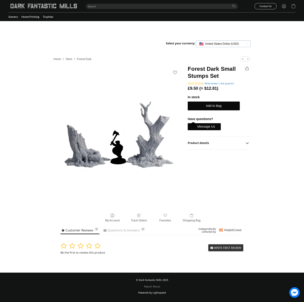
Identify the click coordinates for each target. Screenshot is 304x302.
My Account (112, 220)
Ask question (227, 83)
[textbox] (221, 44)
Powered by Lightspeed (152, 292)
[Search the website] (233, 6)
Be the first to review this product (83, 252)
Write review (211, 83)
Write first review (227, 248)
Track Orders (139, 220)
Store (69, 59)
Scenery (13, 16)
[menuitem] (242, 59)
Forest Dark (84, 59)
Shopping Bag (192, 220)
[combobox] (223, 43)
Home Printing (30, 16)
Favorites (165, 220)
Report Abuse (152, 286)
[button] (43, 6)
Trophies (48, 16)
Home (57, 59)
